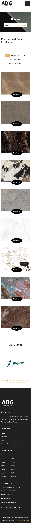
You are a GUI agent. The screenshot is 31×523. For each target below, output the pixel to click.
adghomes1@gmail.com (8, 502)
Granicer (13, 476)
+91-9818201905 (6, 498)
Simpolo (13, 469)
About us (4, 437)
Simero (13, 466)
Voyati (13, 462)
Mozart (13, 455)
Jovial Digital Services (22, 520)
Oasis (12, 473)
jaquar (3, 455)
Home (9, 25)
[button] (3, 380)
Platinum (4, 476)
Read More (16, 94)
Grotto (3, 458)
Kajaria (13, 458)
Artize (3, 466)
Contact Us (4, 444)
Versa (3, 473)
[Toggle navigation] (27, 3)
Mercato (3, 469)
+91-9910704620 (6, 494)
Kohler (3, 462)
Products (4, 440)
